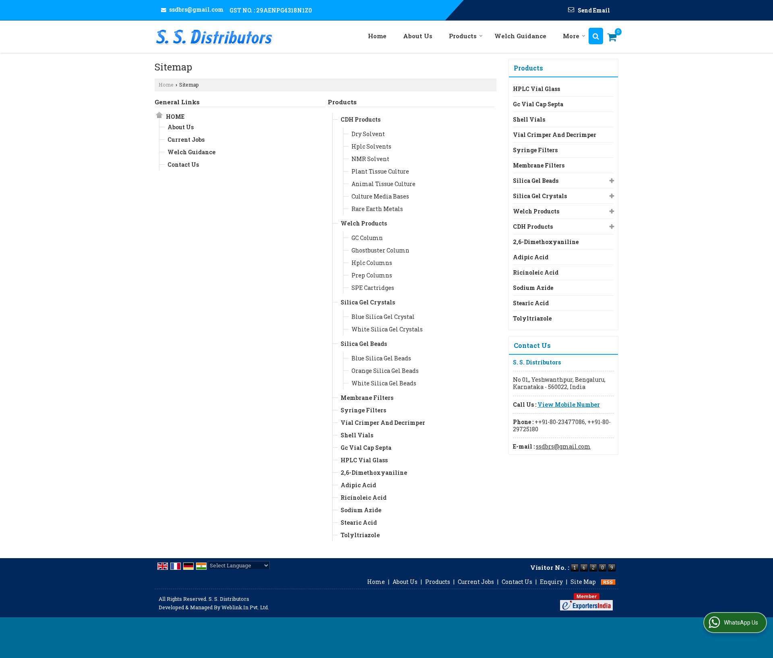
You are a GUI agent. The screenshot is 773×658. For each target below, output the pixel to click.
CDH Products (360, 119)
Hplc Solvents (371, 146)
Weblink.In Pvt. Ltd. (245, 607)
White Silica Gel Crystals (387, 329)
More (571, 36)
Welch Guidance (520, 36)
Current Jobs (186, 139)
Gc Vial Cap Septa (366, 447)
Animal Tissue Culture (383, 184)
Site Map (583, 582)
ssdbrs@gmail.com (196, 9)
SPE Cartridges (372, 288)
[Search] (596, 36)
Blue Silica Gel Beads (381, 358)
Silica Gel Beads (364, 344)
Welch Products (364, 223)
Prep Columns (371, 275)
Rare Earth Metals (377, 209)
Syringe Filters (363, 410)
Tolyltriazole (360, 535)
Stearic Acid (359, 522)
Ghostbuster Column (380, 250)
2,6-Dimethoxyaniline (374, 472)
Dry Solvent (368, 134)
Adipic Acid (358, 485)
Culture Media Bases (380, 196)
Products (463, 36)
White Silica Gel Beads (383, 383)
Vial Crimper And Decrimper (383, 422)
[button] (568, 404)
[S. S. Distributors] (214, 36)
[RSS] (608, 582)
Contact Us (183, 164)
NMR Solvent (370, 159)
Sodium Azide (361, 510)
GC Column (367, 238)
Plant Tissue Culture (380, 171)
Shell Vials (357, 435)
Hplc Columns (371, 263)
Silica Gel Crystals (368, 302)
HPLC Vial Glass (364, 460)
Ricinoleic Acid (363, 497)
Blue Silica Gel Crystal (383, 317)
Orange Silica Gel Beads (385, 371)
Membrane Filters (367, 397)
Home (377, 36)
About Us (417, 36)
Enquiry (551, 582)
